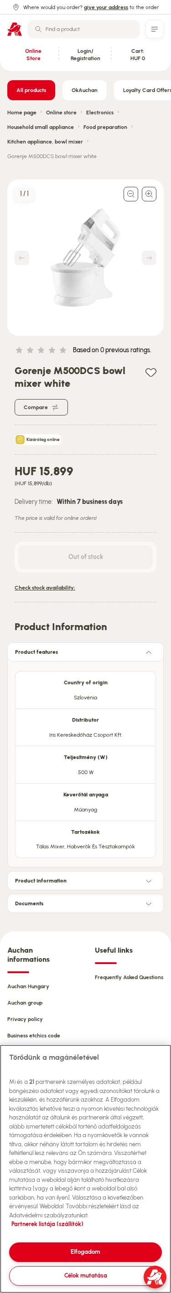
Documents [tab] (29, 903)
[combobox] (83, 29)
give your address (106, 7)
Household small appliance (40, 127)
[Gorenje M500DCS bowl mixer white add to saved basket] (150, 372)
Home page (21, 112)
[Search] (38, 29)
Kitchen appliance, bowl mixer (45, 142)
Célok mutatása (85, 1275)
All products (31, 90)
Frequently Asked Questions (129, 977)
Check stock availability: (45, 588)
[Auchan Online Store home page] (14, 29)
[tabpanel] (85, 761)
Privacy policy (25, 1019)
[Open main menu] (154, 29)
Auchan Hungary (28, 986)
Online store (61, 112)
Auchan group (24, 1003)
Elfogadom (85, 1251)
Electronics (100, 112)
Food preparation (105, 127)
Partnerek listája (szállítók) (47, 1224)
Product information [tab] (41, 880)
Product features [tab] (36, 652)
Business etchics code (33, 1035)
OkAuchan (85, 90)
